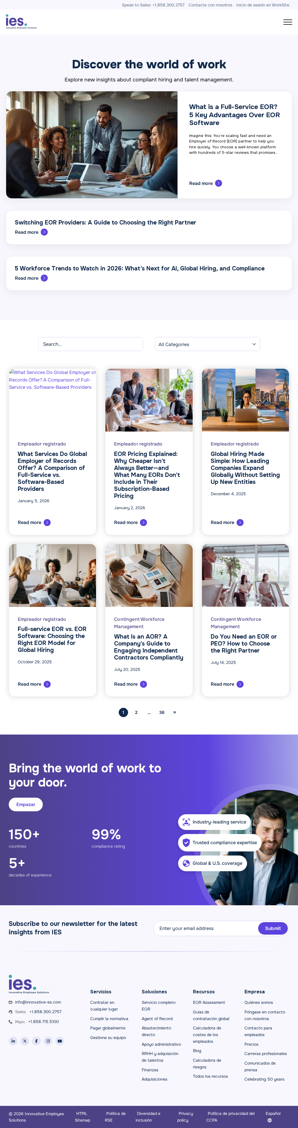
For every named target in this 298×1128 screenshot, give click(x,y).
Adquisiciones (154, 1079)
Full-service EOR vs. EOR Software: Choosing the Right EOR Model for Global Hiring (52, 640)
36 (161, 712)
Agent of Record (157, 1018)
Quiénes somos (258, 1002)
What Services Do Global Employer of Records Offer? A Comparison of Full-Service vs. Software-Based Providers (52, 471)
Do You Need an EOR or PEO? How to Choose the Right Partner (244, 643)
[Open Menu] (287, 22)
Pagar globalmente (107, 1028)
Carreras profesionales (265, 1053)
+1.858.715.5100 (43, 1021)
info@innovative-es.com (38, 1002)
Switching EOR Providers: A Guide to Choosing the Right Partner (105, 222)
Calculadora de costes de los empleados (207, 1034)
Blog (197, 1050)
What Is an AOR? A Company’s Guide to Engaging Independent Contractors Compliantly (148, 647)
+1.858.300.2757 (45, 1011)
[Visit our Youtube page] (59, 1041)
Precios (251, 1044)
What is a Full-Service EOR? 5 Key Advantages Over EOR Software (234, 115)
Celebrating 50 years (264, 1079)
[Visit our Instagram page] (48, 1041)
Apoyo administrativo (161, 1044)
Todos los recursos (210, 1076)
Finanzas (150, 1069)
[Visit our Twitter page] (24, 1041)
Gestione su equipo (108, 1037)
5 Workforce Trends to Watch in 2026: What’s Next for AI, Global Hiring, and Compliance (140, 268)
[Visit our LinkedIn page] (13, 1041)
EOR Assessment (209, 1002)
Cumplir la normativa (109, 1018)
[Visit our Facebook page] (36, 1041)
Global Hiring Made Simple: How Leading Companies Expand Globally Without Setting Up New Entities (245, 468)
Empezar (25, 804)
